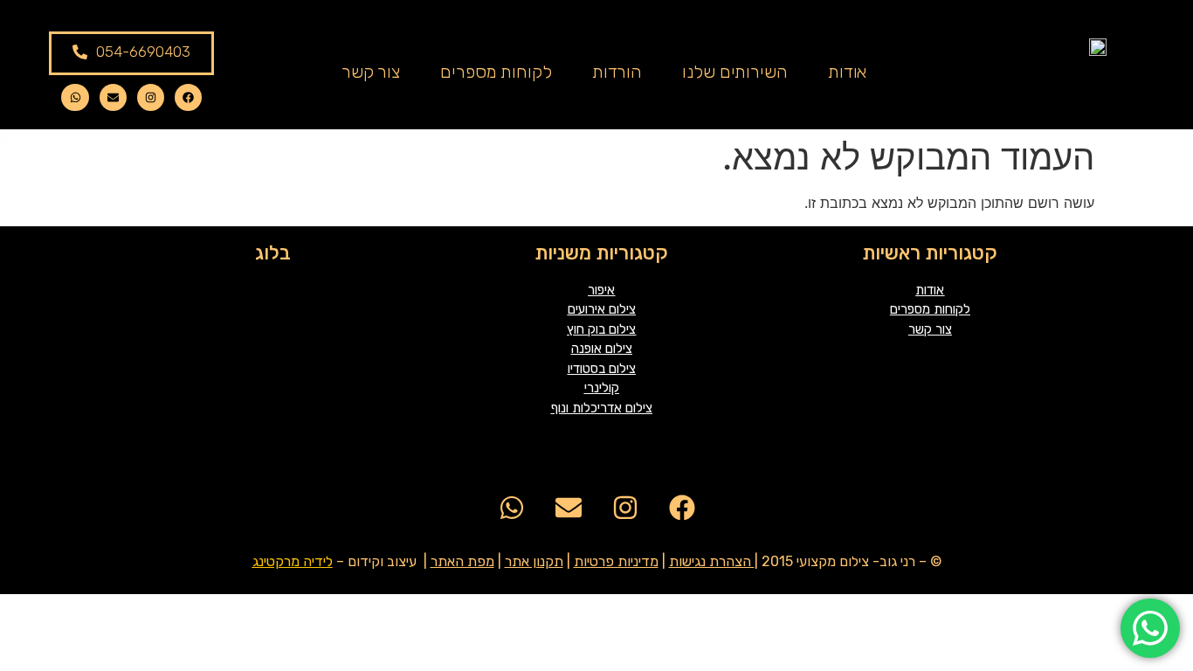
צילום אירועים (602, 309)
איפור (601, 290)
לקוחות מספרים (496, 71)
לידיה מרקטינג (292, 561)
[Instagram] (150, 97)
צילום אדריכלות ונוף (601, 408)
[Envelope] (113, 97)
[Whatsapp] (74, 97)
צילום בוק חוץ (601, 329)
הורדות (617, 71)
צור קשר (370, 71)
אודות (847, 71)
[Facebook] (188, 97)
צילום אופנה (601, 348)
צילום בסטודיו (602, 369)
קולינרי (601, 388)
